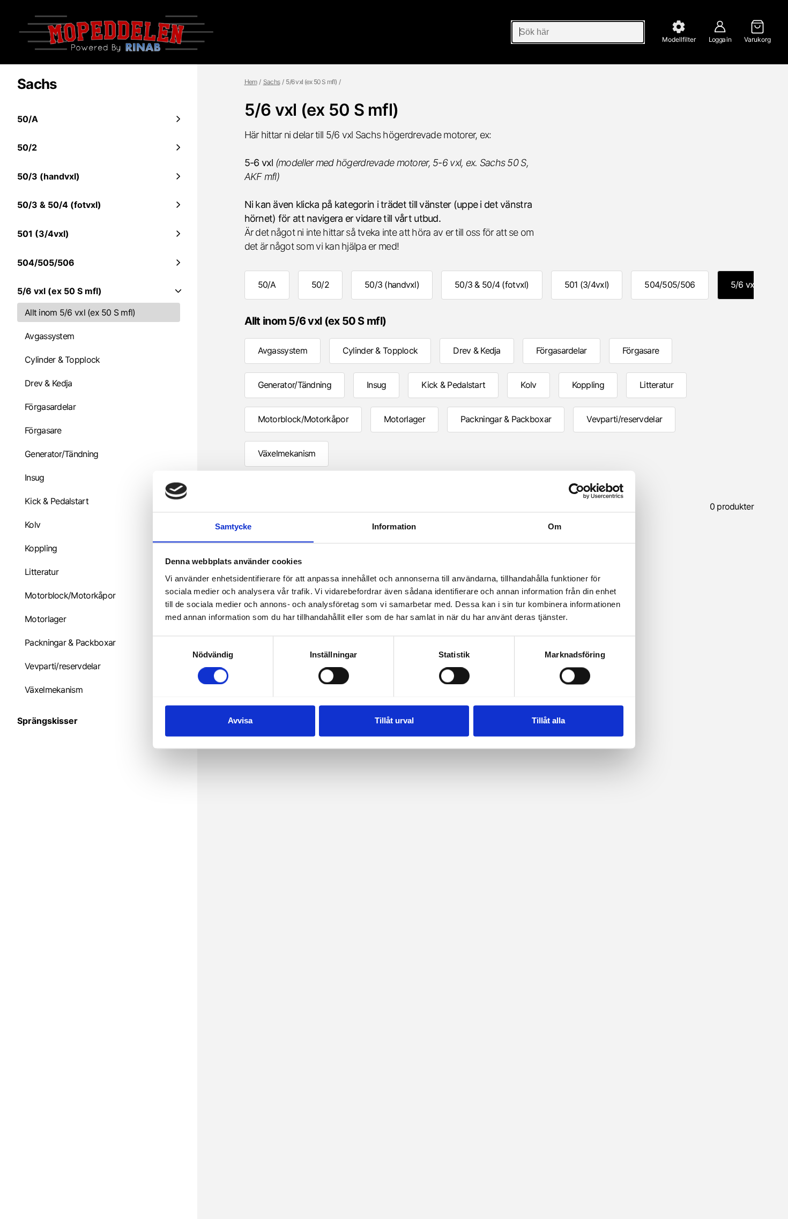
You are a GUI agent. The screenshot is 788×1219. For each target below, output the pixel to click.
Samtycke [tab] (233, 526)
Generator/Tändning (61, 453)
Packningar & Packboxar (70, 642)
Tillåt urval (394, 720)
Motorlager (45, 619)
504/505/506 (669, 284)
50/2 (320, 284)
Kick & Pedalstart (56, 501)
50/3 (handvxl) (392, 284)
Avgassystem (49, 336)
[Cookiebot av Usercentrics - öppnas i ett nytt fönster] (576, 491)
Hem (250, 82)
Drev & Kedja (48, 383)
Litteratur (41, 571)
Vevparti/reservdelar (62, 666)
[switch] (333, 675)
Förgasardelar (50, 406)
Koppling (41, 548)
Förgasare (43, 430)
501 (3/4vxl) (586, 284)
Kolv (32, 524)
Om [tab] (554, 526)
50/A (267, 284)
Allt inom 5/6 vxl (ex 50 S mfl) (80, 312)
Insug (34, 477)
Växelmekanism (54, 689)
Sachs (37, 84)
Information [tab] (394, 526)
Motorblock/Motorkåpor (70, 595)
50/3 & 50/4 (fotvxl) (492, 284)
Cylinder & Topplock (62, 359)
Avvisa (240, 720)
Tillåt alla (548, 720)
